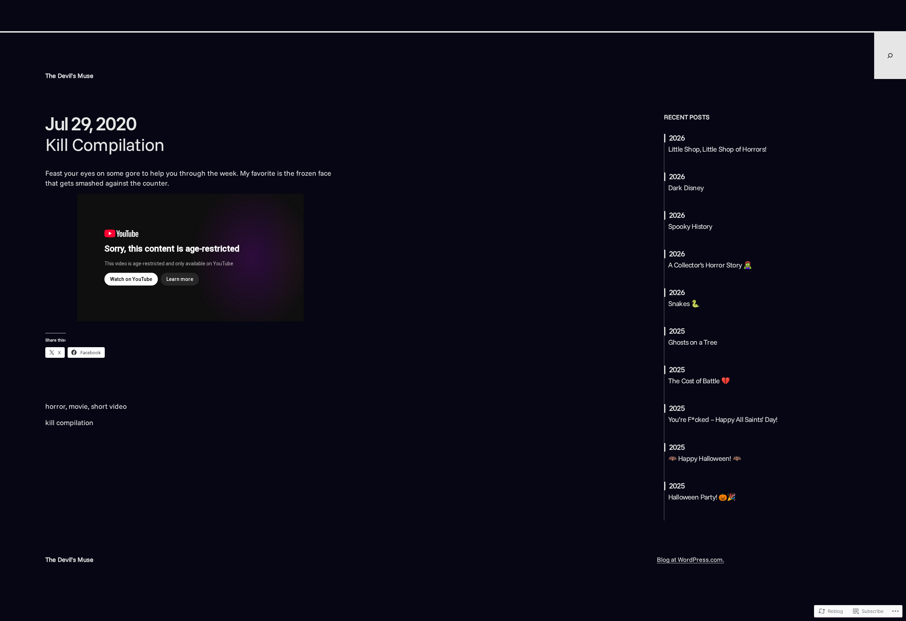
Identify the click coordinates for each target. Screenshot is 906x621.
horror (55, 406)
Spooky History (690, 226)
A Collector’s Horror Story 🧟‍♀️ (710, 265)
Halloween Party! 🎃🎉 (702, 497)
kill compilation (69, 422)
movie (78, 406)
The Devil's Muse (69, 76)
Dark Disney (686, 188)
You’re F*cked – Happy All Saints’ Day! (723, 419)
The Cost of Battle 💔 (699, 381)
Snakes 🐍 (684, 303)
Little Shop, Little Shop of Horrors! (717, 149)
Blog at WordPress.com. (690, 559)
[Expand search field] (890, 55)
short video (109, 406)
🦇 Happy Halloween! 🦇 (704, 458)
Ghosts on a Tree (692, 342)
